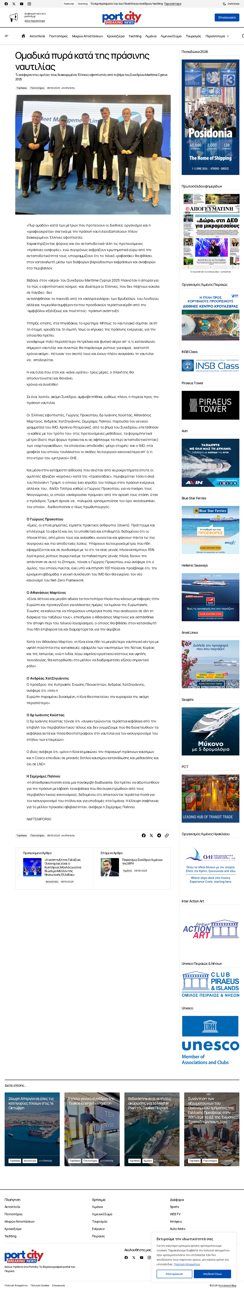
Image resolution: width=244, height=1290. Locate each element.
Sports (174, 1207)
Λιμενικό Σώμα (102, 1214)
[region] (193, 1257)
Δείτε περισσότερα (34, 21)
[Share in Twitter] (151, 835)
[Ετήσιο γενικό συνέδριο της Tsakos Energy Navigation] (92, 1129)
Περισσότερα (172, 3)
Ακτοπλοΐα (52, 881)
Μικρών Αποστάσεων (19, 1221)
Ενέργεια (98, 1229)
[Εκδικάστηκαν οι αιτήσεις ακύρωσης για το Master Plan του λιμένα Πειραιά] (152, 1129)
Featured (69, 3)
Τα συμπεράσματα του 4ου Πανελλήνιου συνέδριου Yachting (126, 3)
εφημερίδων (214, 271)
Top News (21, 88)
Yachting (83, 3)
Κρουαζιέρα (13, 1229)
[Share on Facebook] (144, 835)
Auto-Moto (177, 1229)
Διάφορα (177, 1199)
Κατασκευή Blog (227, 1285)
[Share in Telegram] (159, 835)
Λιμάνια (127, 870)
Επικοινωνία (58, 1285)
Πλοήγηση (12, 1199)
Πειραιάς (98, 1236)
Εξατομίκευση (174, 1274)
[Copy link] (167, 835)
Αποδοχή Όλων (212, 1274)
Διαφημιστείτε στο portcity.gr (35, 15)
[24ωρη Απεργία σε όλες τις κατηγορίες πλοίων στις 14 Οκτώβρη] (32, 1129)
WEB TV (175, 1214)
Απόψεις (176, 1221)
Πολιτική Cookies (40, 1285)
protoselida (226, 271)
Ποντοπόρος (37, 88)
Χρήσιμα (98, 1199)
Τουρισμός (99, 1221)
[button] (231, 4)
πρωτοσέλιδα (199, 271)
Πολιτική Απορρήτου (187, 1264)
